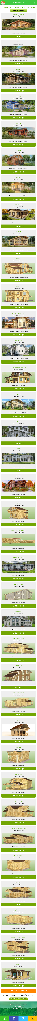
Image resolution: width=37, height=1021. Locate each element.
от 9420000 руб (18, 850)
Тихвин (18, 69)
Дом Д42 (18, 964)
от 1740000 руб (18, 741)
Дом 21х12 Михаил (18, 638)
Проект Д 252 (18, 584)
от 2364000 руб (18, 145)
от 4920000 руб (18, 687)
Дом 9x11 (18, 747)
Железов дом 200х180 (18, 937)
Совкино (19, 503)
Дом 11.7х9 (18, 666)
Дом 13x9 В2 (18, 774)
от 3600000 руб (18, 389)
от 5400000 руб (18, 253)
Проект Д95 (18, 204)
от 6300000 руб (18, 877)
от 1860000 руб (18, 986)
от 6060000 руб (18, 823)
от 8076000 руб (18, 335)
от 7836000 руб (18, 497)
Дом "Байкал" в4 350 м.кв (18, 828)
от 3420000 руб (18, 769)
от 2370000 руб (18, 118)
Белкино (18, 42)
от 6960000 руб (18, 443)
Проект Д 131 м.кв (18, 557)
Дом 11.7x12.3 (18, 855)
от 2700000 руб (18, 362)
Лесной (18, 259)
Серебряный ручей (18, 313)
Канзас (18, 177)
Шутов (18, 476)
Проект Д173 (19, 801)
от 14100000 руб (18, 552)
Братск (18, 123)
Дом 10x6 (19, 720)
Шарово (18, 96)
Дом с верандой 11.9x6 (18, 367)
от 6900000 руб (18, 714)
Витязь (18, 421)
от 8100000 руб (18, 416)
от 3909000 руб (18, 90)
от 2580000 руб (18, 172)
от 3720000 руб (18, 579)
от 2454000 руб (18, 199)
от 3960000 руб (18, 226)
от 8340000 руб (18, 307)
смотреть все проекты (18, 991)
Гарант (18, 286)
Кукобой (18, 394)
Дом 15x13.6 (18, 882)
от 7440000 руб (18, 606)
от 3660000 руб (18, 36)
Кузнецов (18, 340)
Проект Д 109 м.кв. (18, 15)
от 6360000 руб (18, 904)
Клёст (18, 449)
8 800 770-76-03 (19, 1006)
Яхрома (18, 150)
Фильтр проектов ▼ (18, 10)
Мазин (18, 232)
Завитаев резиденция (18, 530)
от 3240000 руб (18, 470)
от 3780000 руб (18, 931)
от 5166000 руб (18, 633)
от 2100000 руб (18, 63)
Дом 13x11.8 (18, 910)
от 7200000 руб (18, 280)
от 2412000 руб (18, 524)
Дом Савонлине (18, 693)
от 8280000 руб (18, 660)
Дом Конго (18, 611)
